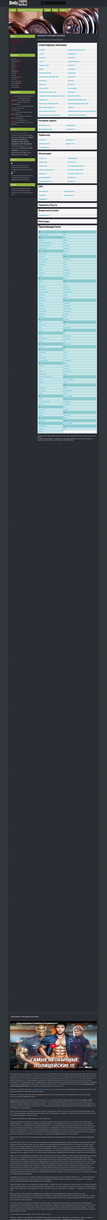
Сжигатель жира (15, 77)
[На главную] (18, 3)
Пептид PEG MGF (16, 83)
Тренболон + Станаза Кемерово (20, 135)
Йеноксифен (14, 85)
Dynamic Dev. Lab (16, 81)
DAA (12, 69)
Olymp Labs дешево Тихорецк (67, 1146)
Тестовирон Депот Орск (24, 150)
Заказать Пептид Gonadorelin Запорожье (19, 133)
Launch (13, 63)
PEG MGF (14, 73)
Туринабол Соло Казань (19, 154)
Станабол (14, 59)
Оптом (55, 10)
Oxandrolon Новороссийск (19, 140)
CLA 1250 (13, 79)
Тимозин (13, 75)
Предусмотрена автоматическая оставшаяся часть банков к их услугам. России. (22, 169)
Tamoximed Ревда (16, 146)
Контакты (63, 10)
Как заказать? (22, 10)
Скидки (47, 10)
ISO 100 (13, 67)
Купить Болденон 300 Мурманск (21, 143)
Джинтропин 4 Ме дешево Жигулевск (53, 39)
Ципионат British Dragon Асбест (21, 152)
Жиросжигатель (15, 61)
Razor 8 (13, 65)
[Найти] (64, 3)
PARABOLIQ (14, 71)
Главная (12, 10)
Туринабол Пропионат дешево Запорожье (43, 1089)
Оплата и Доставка (36, 10)
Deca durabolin (15, 87)
